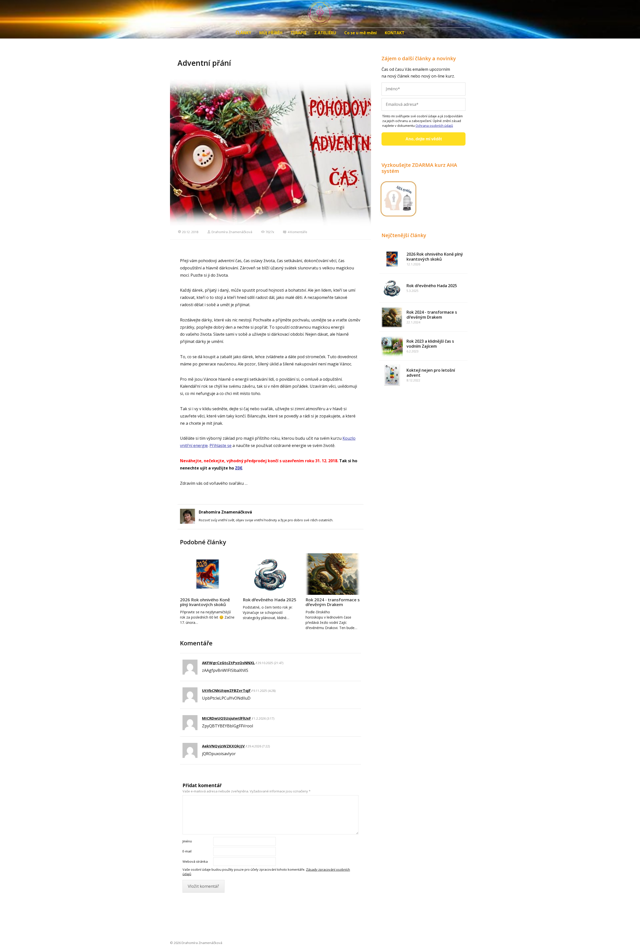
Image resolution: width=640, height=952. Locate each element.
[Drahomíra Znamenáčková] (320, 13)
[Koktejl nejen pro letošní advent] (392, 375)
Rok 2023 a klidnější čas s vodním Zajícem (430, 343)
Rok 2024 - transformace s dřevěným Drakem (333, 602)
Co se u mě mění (360, 33)
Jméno (187, 841)
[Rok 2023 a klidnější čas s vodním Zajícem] (392, 346)
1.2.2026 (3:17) (264, 718)
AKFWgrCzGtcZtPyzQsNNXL (228, 662)
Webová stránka (195, 861)
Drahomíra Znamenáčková (232, 232)
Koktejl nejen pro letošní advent (430, 372)
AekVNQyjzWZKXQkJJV (223, 745)
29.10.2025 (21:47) (270, 663)
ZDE (238, 468)
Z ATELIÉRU (325, 33)
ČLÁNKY (243, 33)
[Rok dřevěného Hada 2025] (270, 574)
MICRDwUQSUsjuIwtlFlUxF (226, 718)
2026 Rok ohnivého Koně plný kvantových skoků (205, 602)
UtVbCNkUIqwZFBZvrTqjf (226, 690)
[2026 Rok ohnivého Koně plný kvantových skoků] (208, 574)
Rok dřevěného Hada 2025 (269, 600)
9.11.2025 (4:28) (264, 691)
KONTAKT (394, 33)
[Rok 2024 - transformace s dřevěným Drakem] (333, 574)
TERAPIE (298, 33)
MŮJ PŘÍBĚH (270, 33)
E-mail (187, 851)
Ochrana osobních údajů (434, 125)
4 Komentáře (297, 232)
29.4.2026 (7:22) (259, 746)
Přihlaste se (221, 445)
